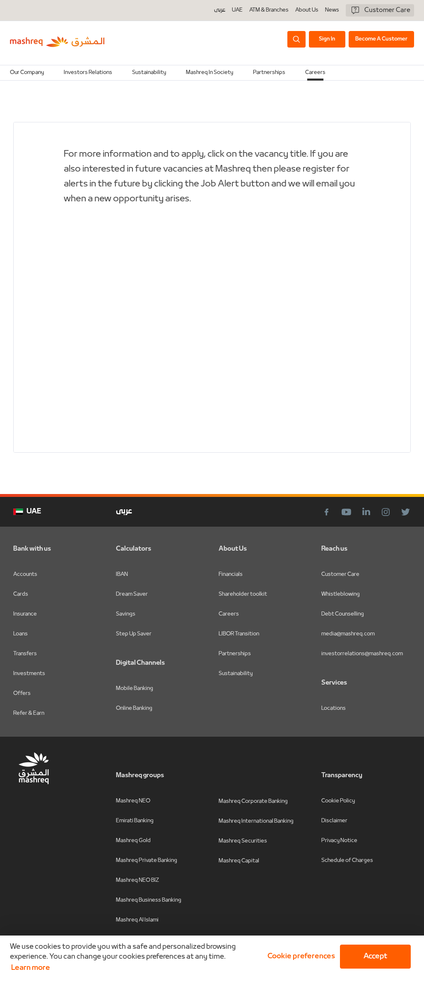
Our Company (27, 72)
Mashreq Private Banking (146, 860)
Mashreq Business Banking (148, 900)
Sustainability (236, 673)
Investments (29, 673)
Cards (20, 594)
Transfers (25, 653)
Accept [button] (375, 956)
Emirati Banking (135, 820)
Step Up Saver (134, 633)
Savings (125, 614)
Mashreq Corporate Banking (253, 801)
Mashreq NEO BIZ (137, 880)
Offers (22, 693)
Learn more (30, 968)
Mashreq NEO (133, 800)
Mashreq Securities (243, 841)
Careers (315, 72)
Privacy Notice (339, 840)
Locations (333, 708)
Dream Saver (132, 594)
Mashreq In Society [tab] (209, 72)
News (332, 10)
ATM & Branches (269, 10)
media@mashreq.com (348, 633)
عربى (219, 10)
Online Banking (134, 708)
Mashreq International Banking (256, 821)
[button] (300, 956)
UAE (237, 10)
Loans (20, 633)
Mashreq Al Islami (137, 920)
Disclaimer (334, 820)
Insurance (25, 614)
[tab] (27, 72)
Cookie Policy (338, 800)
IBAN (122, 574)
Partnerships (235, 653)
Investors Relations (88, 72)
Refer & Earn (28, 713)
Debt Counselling (342, 614)
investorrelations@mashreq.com (362, 653)
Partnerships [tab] (269, 72)
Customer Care (340, 574)
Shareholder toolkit (243, 594)
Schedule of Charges (347, 860)
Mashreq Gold (133, 840)
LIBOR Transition (239, 633)
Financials (231, 574)
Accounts (25, 574)
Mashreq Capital (239, 860)
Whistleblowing (340, 594)
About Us (306, 10)
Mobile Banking (134, 688)
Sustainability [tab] (149, 72)
